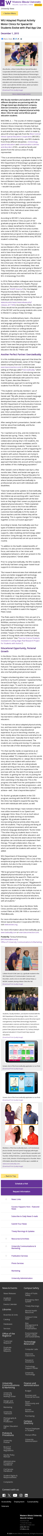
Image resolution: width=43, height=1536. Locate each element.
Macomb (15, 5)
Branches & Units (11, 1315)
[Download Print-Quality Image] (13, 90)
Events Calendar (10, 1304)
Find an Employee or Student (32, 1429)
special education (8, 144)
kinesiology (33, 142)
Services (7, 1328)
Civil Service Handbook (8, 1470)
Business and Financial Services (32, 1396)
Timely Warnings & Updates (23, 1231)
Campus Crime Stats (31, 1318)
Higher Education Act (11, 1427)
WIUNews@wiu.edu (9, 939)
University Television (8, 1413)
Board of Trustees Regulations (8, 1449)
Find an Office (30, 1435)
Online (31, 5)
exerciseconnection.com (11, 367)
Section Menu (9, 13)
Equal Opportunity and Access (32, 1403)
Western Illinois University (26, 1)
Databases (8, 1324)
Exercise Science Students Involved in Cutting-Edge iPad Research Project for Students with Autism (20, 641)
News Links (16, 1199)
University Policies (8, 1441)
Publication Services (19, 1256)
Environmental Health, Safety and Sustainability (32, 1335)
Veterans (5, 1506)
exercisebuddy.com (8, 932)
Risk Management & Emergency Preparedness (31, 1326)
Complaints (8, 1482)
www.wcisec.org (11, 924)
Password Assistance (29, 1361)
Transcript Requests (8, 1342)
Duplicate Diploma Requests (7, 1349)
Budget (28, 1391)
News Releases (10, 1293)
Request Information (21, 1192)
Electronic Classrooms (30, 1355)
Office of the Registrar (8, 1334)
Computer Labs (31, 1349)
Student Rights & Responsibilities (10, 1476)
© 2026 (9, 1533)
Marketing (15, 1271)
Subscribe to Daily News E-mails (24, 1216)
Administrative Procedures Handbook (9, 1463)
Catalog (7, 1319)
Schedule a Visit (21, 1184)
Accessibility (6, 1501)
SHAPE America (16, 289)
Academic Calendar (7, 1299)
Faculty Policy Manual (9, 1456)
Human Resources (29, 1410)
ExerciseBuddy (29, 370)
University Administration (22, 1278)
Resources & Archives (20, 1239)
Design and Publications (9, 1402)
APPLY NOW (38, 5)
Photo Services (17, 1263)
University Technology (30, 1373)
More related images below (21, 94)
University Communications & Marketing (23, 1247)
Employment (19, 1501)
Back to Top (10, 1176)
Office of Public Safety (31, 1294)
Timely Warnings (32, 1306)
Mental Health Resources (31, 1311)
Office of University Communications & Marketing (21, 942)
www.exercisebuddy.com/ (11, 1164)
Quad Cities (23, 5)
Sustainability (32, 1501)
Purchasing (30, 1416)
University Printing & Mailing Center (10, 1395)
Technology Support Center (31, 1367)
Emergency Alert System (32, 1301)
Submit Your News (19, 1224)
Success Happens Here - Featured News (25, 1208)
